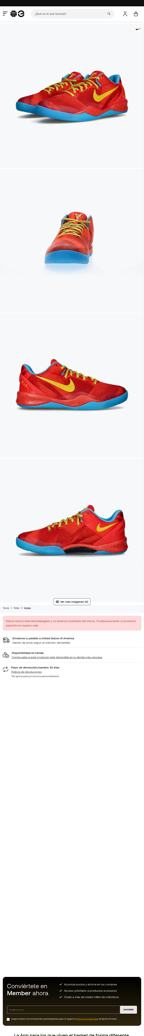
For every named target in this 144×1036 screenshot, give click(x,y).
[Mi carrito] (135, 13)
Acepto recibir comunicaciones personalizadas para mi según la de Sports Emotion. (64, 1019)
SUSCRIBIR (128, 1010)
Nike (16, 608)
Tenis (6, 608)
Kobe (27, 608)
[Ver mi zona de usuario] (125, 13)
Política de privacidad (87, 1019)
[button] (72, 655)
